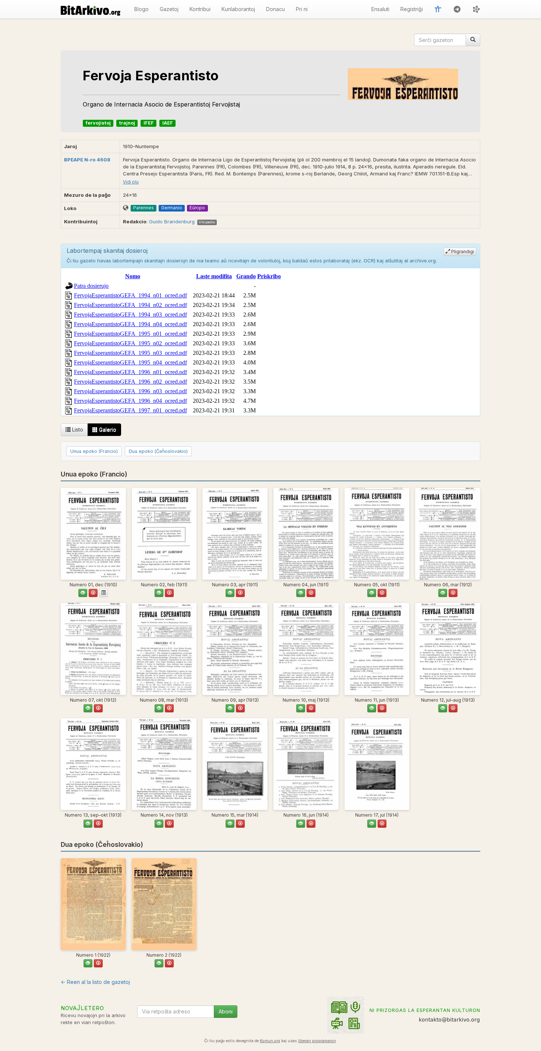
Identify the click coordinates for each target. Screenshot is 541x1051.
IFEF (149, 123)
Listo (77, 429)
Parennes (143, 207)
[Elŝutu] (93, 593)
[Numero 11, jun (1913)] (377, 649)
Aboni (226, 1011)
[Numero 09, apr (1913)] (235, 649)
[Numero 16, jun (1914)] (306, 764)
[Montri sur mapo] (125, 208)
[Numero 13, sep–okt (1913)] (93, 764)
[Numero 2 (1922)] (164, 904)
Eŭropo (197, 207)
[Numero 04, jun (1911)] (306, 534)
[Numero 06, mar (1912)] (447, 534)
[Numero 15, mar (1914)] (235, 764)
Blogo (141, 9)
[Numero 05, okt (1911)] (377, 534)
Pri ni (302, 9)
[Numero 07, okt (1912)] (93, 649)
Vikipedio (207, 222)
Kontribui (200, 9)
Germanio (171, 207)
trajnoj (127, 123)
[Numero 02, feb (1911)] (164, 534)
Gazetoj (169, 9)
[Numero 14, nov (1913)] (164, 764)
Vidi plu (131, 182)
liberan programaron (317, 1040)
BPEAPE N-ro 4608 (87, 160)
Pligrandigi (462, 251)
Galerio (107, 429)
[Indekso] (103, 593)
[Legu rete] (82, 593)
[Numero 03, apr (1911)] (235, 534)
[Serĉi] (473, 40)
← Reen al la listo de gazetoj (95, 982)
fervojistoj (98, 123)
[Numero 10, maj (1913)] (306, 649)
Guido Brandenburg (172, 221)
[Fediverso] (476, 9)
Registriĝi (411, 9)
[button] (438, 9)
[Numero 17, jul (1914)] (377, 764)
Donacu (275, 9)
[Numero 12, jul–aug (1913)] (447, 649)
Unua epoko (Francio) (94, 451)
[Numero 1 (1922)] (93, 904)
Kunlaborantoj (238, 9)
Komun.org (270, 1040)
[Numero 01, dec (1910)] (93, 534)
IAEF (167, 123)
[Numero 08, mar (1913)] (164, 649)
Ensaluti (380, 9)
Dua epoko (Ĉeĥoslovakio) (158, 451)
